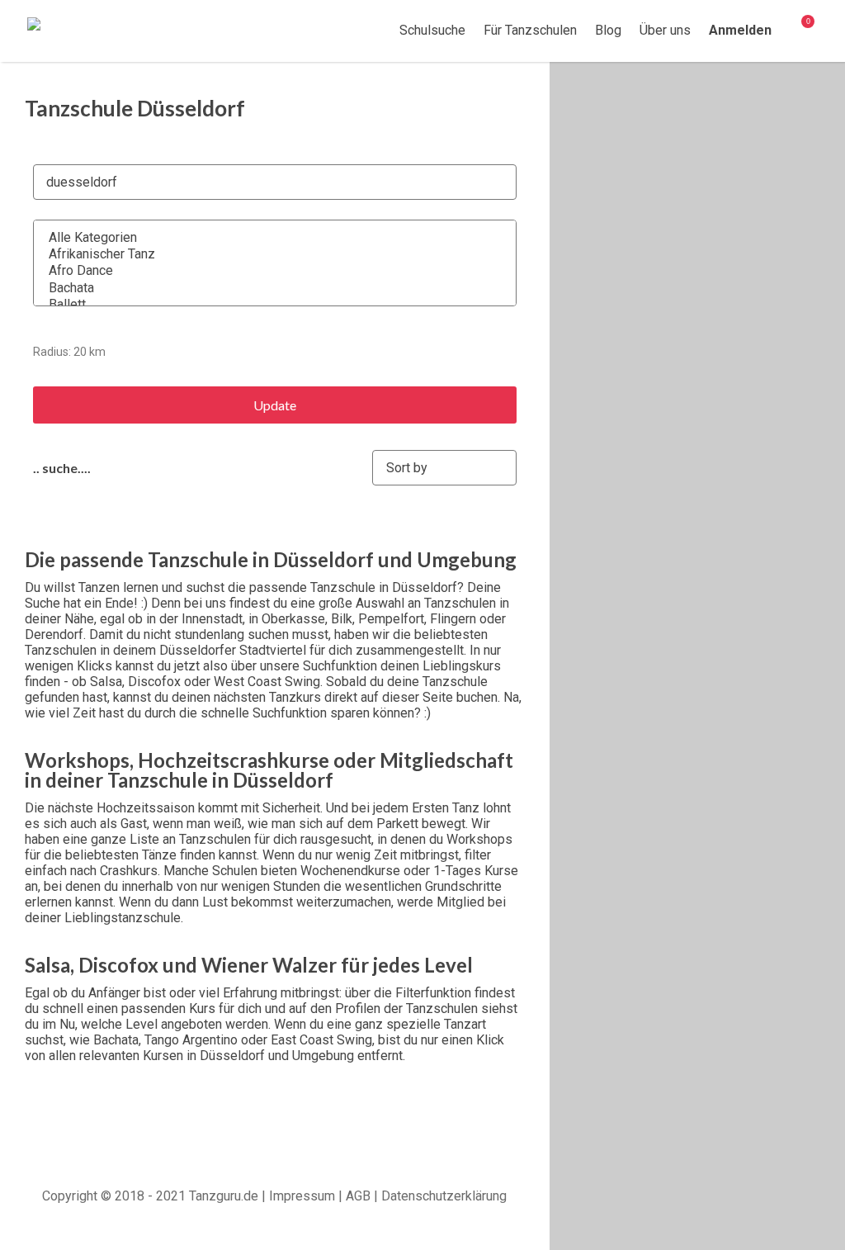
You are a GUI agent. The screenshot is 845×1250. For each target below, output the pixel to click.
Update (274, 405)
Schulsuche (429, 30)
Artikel (797, 31)
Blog (608, 30)
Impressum (302, 1196)
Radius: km (69, 352)
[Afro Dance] (264, 271)
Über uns (665, 30)
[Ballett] (264, 304)
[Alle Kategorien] (264, 238)
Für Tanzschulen (530, 30)
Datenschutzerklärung (444, 1196)
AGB (358, 1196)
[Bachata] (264, 288)
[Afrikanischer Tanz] (264, 254)
